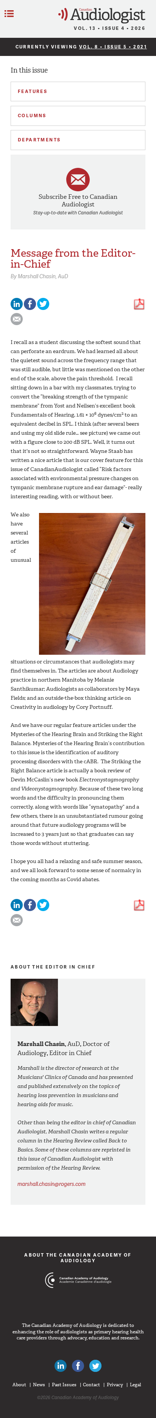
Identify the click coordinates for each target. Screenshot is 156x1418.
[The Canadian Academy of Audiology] (78, 1294)
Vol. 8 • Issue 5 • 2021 (113, 46)
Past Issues (64, 1385)
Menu (9, 13)
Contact (91, 1385)
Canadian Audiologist (101, 15)
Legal (135, 1385)
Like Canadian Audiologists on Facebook (78, 1366)
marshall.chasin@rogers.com (51, 1183)
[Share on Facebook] (30, 308)
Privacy (115, 1385)
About (19, 1385)
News (39, 1385)
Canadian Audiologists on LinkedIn (61, 1366)
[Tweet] (43, 308)
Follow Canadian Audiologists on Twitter (95, 1366)
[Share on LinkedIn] (17, 308)
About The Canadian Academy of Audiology (78, 1257)
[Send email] (17, 323)
